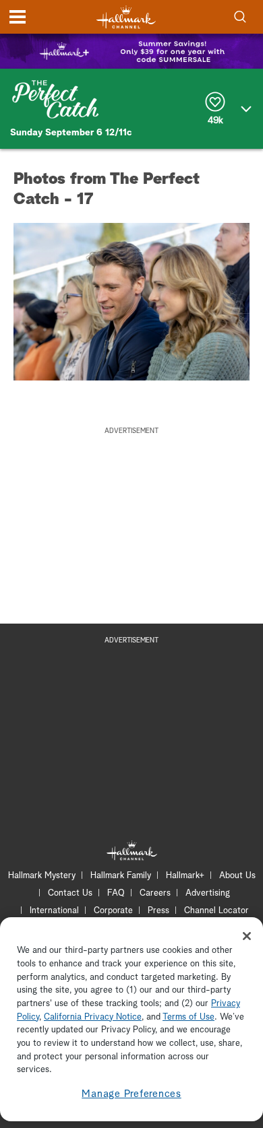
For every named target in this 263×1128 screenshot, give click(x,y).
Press (158, 910)
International (54, 910)
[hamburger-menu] (17, 17)
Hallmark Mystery (42, 875)
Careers (155, 893)
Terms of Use (188, 1017)
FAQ (116, 893)
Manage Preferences (131, 1094)
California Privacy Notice (93, 1017)
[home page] (126, 17)
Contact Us (70, 893)
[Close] (247, 936)
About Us (237, 875)
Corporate (113, 910)
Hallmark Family (120, 875)
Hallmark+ (185, 875)
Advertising (207, 893)
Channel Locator (216, 910)
